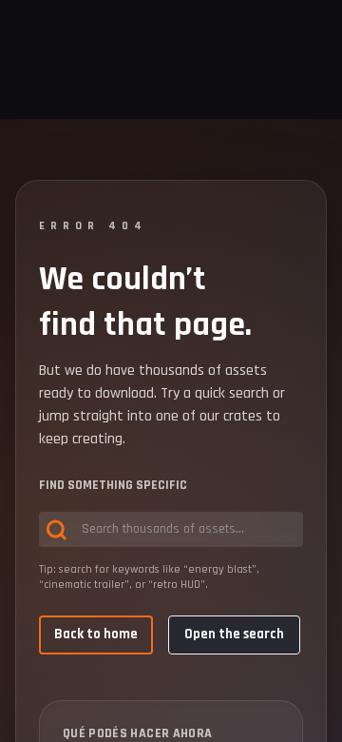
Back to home (96, 634)
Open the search (234, 634)
